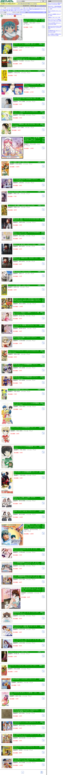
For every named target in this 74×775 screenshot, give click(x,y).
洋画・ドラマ (31, 7)
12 (38, 12)
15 (42, 12)
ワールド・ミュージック (9, 9)
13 (39, 12)
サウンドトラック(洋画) (18, 9)
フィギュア (24, 10)
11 (37, 12)
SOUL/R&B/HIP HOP (36, 9)
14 (41, 12)
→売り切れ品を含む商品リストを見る (27, 3)
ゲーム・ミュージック (38, 7)
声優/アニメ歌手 (14, 10)
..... (44, 12)
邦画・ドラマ (25, 7)
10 (35, 12)
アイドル (8, 7)
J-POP (12, 7)
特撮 (9, 10)
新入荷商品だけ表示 (18, 14)
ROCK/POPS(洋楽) (16, 7)
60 (45, 12)
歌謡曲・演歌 (5, 10)
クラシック (2, 9)
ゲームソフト (19, 10)
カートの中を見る (41, 5)
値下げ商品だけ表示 (10, 14)
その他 (28, 10)
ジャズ (44, 7)
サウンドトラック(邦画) (27, 9)
